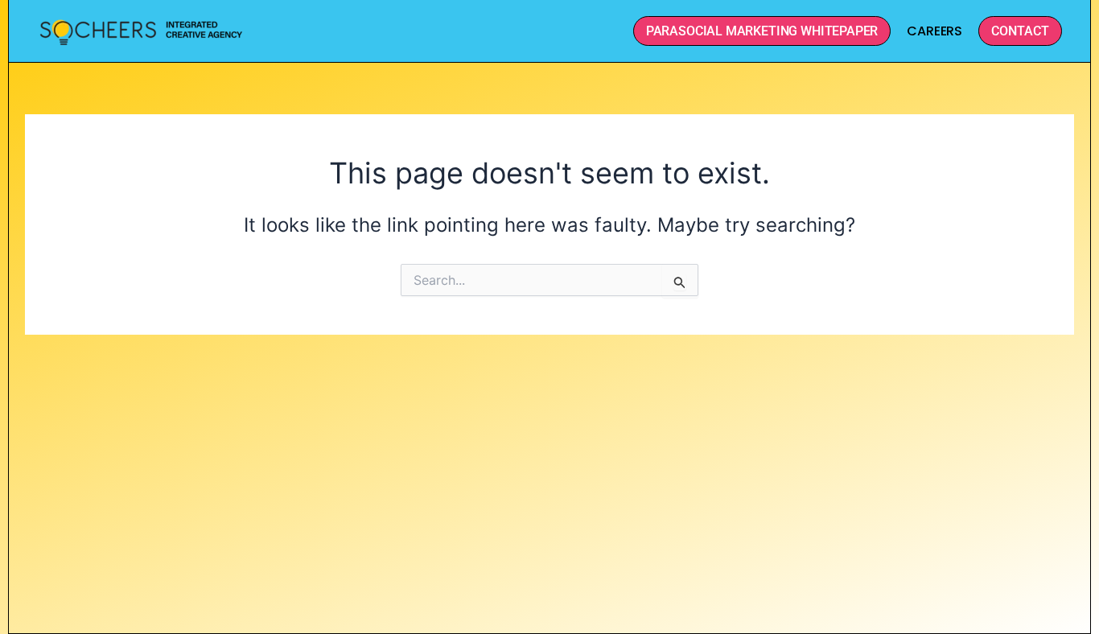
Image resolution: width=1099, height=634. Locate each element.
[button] (1020, 31)
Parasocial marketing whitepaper (762, 31)
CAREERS (934, 31)
